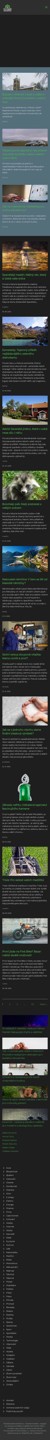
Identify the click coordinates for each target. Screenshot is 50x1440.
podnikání (6, 762)
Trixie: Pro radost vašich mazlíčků (23, 880)
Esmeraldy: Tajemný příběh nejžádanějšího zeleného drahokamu (19, 353)
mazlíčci (5, 307)
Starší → (44, 1004)
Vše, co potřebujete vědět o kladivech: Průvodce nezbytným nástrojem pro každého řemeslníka (23, 1054)
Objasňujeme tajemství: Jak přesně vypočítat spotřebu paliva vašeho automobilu (24, 154)
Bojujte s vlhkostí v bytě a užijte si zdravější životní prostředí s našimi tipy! (24, 98)
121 (32, 1004)
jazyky (4, 611)
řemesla (5, 687)
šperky (4, 386)
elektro (5, 121)
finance (5, 177)
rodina (4, 461)
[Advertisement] (25, 41)
